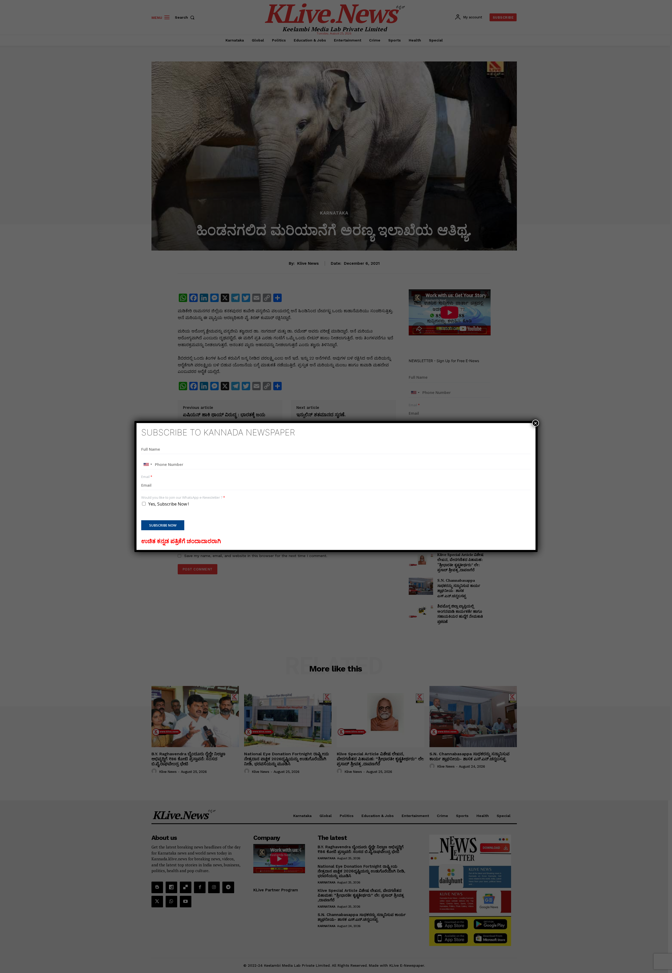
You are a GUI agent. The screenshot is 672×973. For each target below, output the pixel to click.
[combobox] (147, 464)
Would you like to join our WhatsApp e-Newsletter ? (183, 497)
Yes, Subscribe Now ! (168, 504)
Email (146, 477)
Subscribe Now (162, 525)
